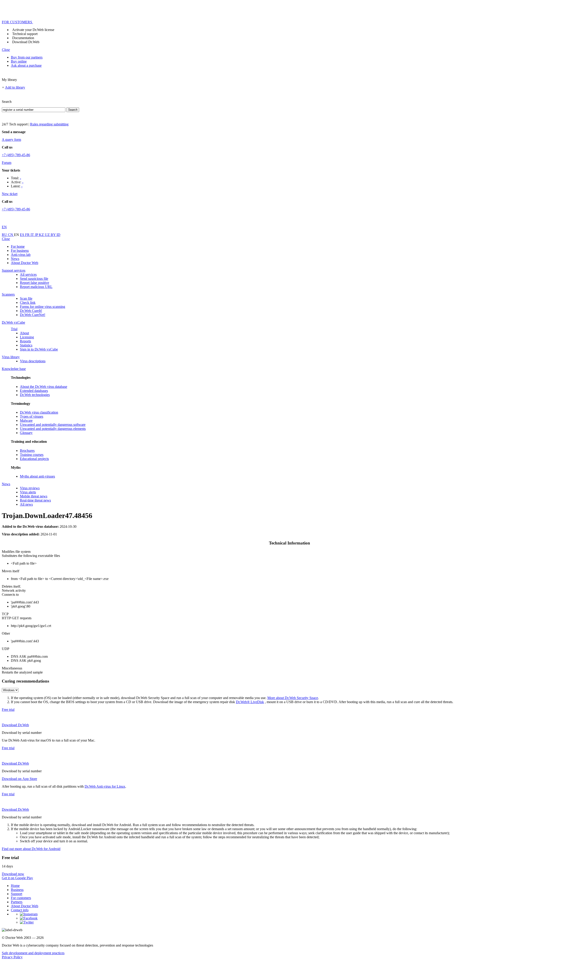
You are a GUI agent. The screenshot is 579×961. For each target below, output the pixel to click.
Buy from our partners (27, 57)
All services (28, 274)
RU (5, 235)
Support (16, 894)
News (15, 259)
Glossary (26, 433)
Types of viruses (31, 416)
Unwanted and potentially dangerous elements (53, 429)
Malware (26, 420)
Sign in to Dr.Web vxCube (39, 349)
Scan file (26, 298)
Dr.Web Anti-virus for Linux (105, 786)
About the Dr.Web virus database (43, 387)
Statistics (26, 345)
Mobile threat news (33, 496)
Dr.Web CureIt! (31, 311)
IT (33, 235)
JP (37, 235)
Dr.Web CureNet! (32, 315)
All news (26, 504)
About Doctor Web (24, 263)
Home (15, 886)
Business (17, 890)
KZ (42, 235)
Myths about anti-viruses (37, 476)
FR (28, 235)
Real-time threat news (35, 500)
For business (20, 250)
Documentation (23, 38)
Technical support (25, 34)
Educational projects (34, 459)
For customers (21, 898)
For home (18, 246)
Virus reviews (30, 488)
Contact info (19, 910)
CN (11, 235)
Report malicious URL (36, 287)
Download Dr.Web (25, 42)
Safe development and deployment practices (33, 953)
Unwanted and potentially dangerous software (52, 424)
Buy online (19, 61)
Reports (25, 341)
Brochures (27, 450)
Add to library (15, 87)
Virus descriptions (32, 361)
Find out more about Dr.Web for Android (31, 849)
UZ (48, 235)
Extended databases (34, 391)
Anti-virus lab (21, 255)
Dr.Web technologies (35, 395)
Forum (6, 163)
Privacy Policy (12, 957)
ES (22, 235)
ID (58, 235)
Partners (16, 902)
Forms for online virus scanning (42, 307)
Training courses (31, 455)
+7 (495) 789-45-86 (16, 155)
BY (54, 235)
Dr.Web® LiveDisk (250, 702)
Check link (28, 302)
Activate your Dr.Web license (33, 30)
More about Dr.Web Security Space (292, 698)
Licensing (27, 337)
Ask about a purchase (26, 65)
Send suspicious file (34, 278)
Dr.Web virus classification (39, 412)
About (24, 333)
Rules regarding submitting (49, 124)
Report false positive (34, 283)
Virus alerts (28, 492)
